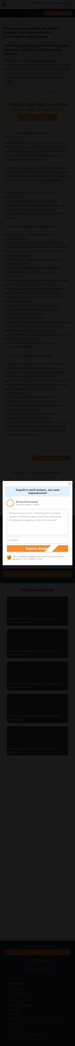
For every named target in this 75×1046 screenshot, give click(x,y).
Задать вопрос (37, 548)
